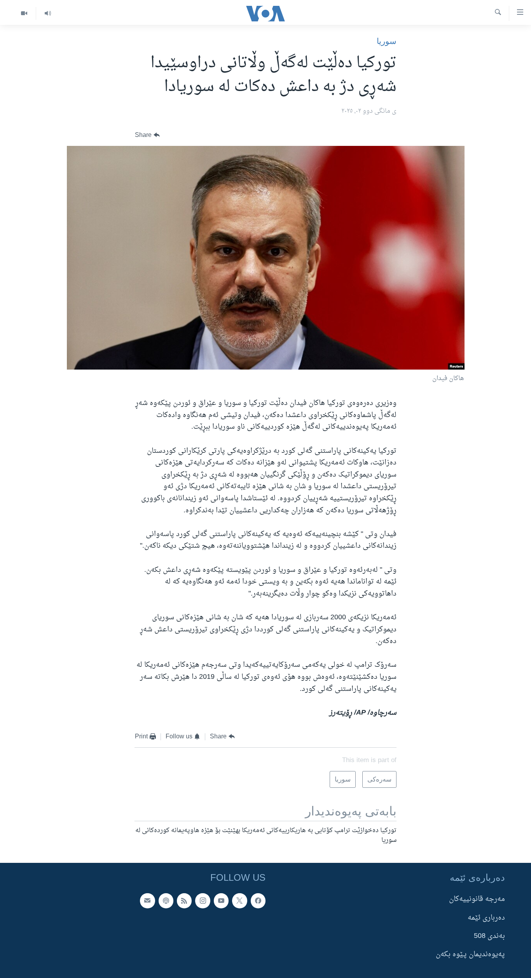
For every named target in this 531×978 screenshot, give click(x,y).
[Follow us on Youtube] (221, 901)
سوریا (387, 41)
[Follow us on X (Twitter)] (239, 901)
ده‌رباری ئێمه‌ (486, 918)
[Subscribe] (147, 901)
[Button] (147, 135)
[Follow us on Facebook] (258, 901)
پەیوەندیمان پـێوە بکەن (470, 955)
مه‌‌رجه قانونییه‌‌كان (477, 900)
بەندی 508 (489, 936)
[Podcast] (166, 901)
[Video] (24, 13)
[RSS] (184, 901)
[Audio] (47, 13)
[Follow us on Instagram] (202, 901)
